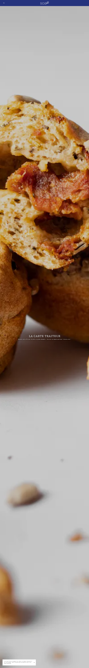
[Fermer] (34, 662)
